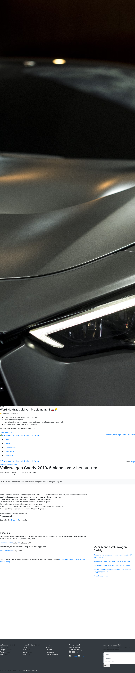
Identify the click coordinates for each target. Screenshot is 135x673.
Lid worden (10, 455)
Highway (5, 543)
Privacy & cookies (30, 670)
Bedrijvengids (11, 447)
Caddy (31, 475)
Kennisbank (10, 451)
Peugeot (3, 650)
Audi (25, 650)
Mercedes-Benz (29, 645)
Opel (2, 647)
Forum (8, 443)
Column (49, 650)
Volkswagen (20, 475)
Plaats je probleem (128, 435)
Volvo (25, 652)
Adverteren (50, 647)
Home (8, 440)
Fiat (24, 654)
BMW (25, 647)
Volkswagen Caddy (66, 559)
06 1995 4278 (74, 652)
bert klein (5, 551)
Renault (3, 652)
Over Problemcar (52, 654)
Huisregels (50, 652)
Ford (2, 654)
